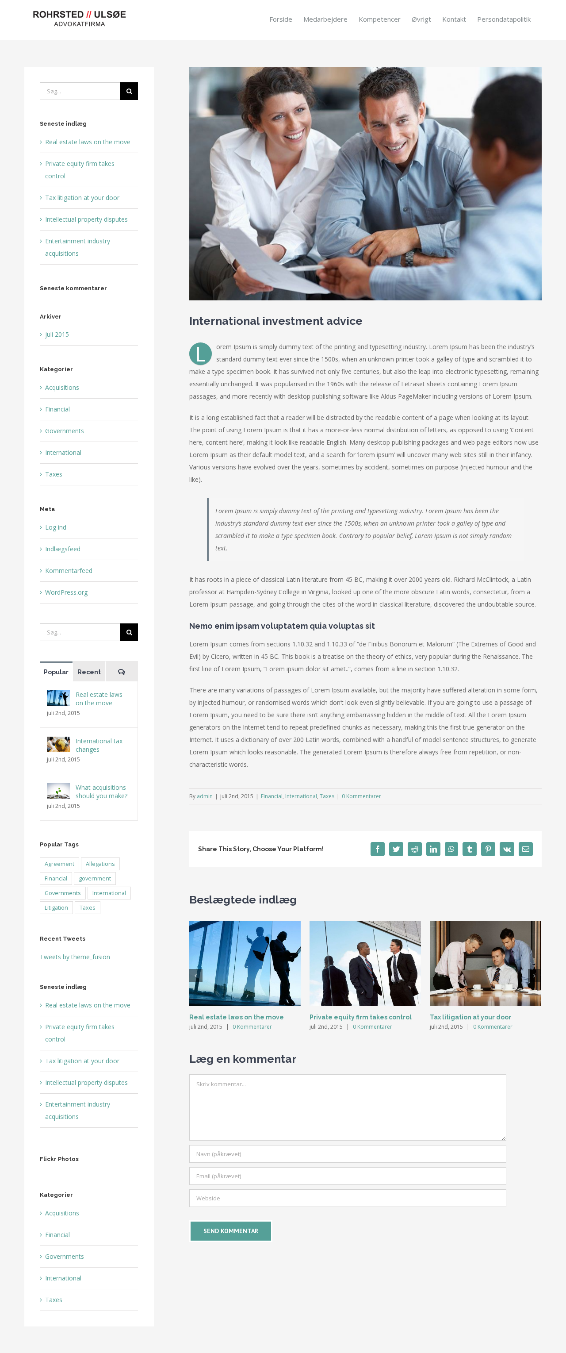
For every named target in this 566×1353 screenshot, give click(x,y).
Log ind (55, 527)
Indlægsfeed (62, 549)
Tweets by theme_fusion (75, 957)
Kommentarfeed (68, 570)
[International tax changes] (58, 742)
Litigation (56, 907)
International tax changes (99, 745)
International (301, 796)
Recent (89, 672)
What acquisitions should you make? (101, 791)
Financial (272, 796)
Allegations (100, 864)
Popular (56, 672)
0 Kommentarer (361, 796)
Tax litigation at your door (470, 1017)
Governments (64, 431)
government (95, 878)
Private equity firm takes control (361, 1017)
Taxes (327, 796)
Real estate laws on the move (236, 1017)
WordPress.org (66, 592)
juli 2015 (57, 334)
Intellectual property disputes (86, 219)
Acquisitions (62, 387)
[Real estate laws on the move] (58, 696)
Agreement (59, 864)
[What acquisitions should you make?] (58, 789)
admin (205, 796)
